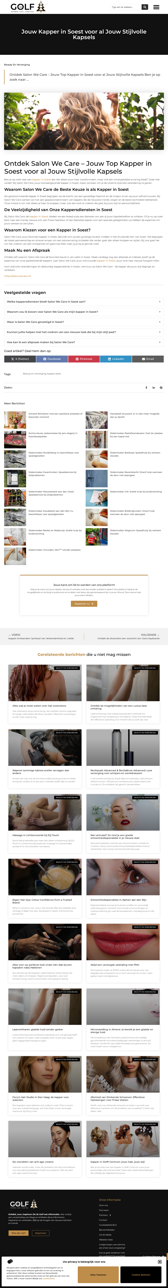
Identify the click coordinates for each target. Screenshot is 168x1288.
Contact (103, 1220)
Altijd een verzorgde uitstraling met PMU (115, 964)
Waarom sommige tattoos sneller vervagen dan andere (40, 772)
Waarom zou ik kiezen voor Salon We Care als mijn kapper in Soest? (84, 311)
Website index (106, 1239)
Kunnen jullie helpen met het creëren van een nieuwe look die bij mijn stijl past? (84, 332)
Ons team (104, 1210)
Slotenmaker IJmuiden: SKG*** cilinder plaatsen (55, 550)
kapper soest (54, 373)
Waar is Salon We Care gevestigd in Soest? (84, 322)
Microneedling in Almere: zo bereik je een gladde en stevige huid (122, 1031)
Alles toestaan (98, 1274)
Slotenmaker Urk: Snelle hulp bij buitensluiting (136, 491)
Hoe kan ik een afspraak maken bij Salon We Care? (84, 342)
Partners (103, 1215)
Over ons (103, 1205)
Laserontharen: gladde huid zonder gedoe (37, 1029)
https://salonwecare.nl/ (17, 276)
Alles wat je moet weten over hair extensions (39, 705)
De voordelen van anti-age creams (32, 1161)
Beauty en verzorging (17, 64)
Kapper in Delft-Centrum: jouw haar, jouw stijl (118, 1161)
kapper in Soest (41, 179)
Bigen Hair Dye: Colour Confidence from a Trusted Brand (42, 901)
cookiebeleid (48, 1278)
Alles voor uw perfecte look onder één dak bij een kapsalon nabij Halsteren (42, 966)
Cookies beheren (141, 1274)
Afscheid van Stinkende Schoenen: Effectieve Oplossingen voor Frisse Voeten (118, 1098)
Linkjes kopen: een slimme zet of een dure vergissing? (112, 1246)
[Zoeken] (145, 7)
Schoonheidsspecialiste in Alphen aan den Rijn (119, 899)
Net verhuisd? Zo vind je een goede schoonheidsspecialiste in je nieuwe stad (115, 836)
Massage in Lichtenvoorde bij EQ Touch (35, 835)
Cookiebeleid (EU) (108, 1225)
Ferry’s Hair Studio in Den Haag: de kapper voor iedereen (40, 1098)
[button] (159, 1261)
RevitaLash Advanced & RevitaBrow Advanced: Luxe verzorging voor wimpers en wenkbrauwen (121, 772)
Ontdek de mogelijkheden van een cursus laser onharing (119, 707)
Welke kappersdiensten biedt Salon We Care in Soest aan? (84, 301)
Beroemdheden (107, 1230)
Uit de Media (105, 1235)
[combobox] (126, 7)
